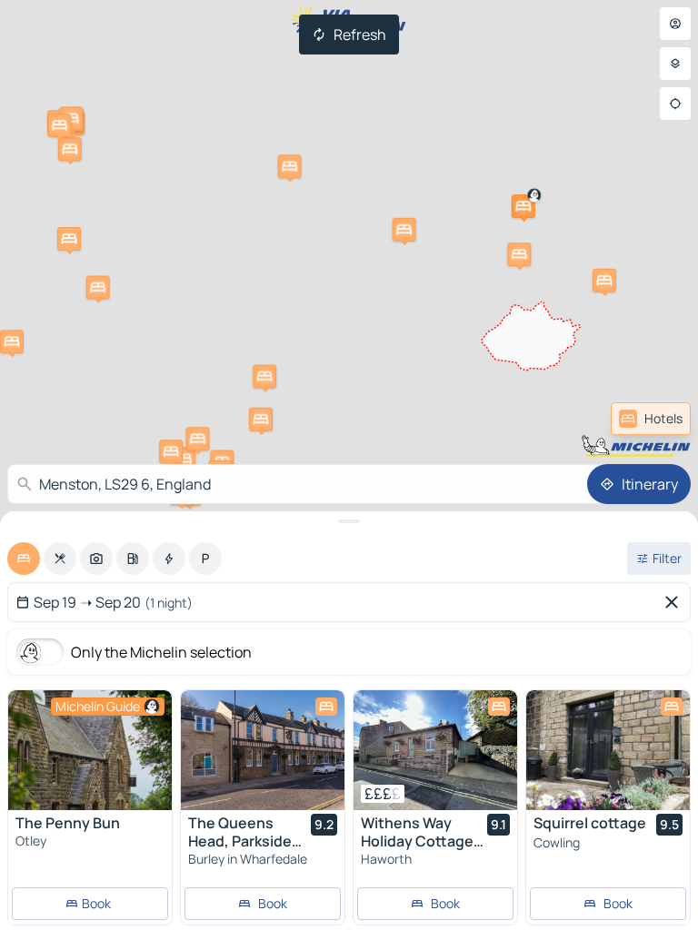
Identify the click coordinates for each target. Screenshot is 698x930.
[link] (651, 418)
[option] (23, 558)
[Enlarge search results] (349, 521)
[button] (523, 206)
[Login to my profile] (675, 23)
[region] (90, 750)
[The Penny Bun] (90, 750)
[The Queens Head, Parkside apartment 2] (262, 750)
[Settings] (675, 63)
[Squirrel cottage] (608, 750)
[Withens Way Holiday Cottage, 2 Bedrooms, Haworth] (435, 750)
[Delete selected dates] (675, 602)
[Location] (675, 103)
